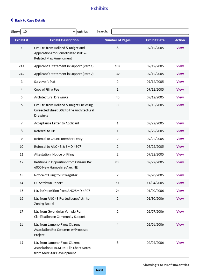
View (180, 48)
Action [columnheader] (180, 40)
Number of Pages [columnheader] (118, 40)
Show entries (49, 32)
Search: (103, 31)
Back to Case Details (29, 21)
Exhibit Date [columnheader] (155, 40)
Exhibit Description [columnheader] (64, 40)
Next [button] (99, 270)
